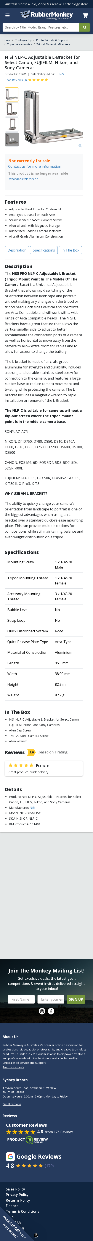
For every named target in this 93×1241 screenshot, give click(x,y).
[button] (17, 1223)
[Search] (84, 27)
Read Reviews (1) (16, 80)
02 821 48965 (16, 1092)
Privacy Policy (17, 1194)
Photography (23, 40)
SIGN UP (76, 999)
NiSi (61, 74)
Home (6, 40)
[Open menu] (7, 15)
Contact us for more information (34, 166)
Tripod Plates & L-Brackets (53, 44)
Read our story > (13, 1067)
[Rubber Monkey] (46, 18)
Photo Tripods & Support (52, 40)
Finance (12, 1205)
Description (17, 250)
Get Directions (12, 1104)
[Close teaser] (36, 1235)
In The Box (70, 250)
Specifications (44, 250)
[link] (42, 1011)
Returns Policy (18, 1200)
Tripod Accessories (19, 44)
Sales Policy (15, 1189)
